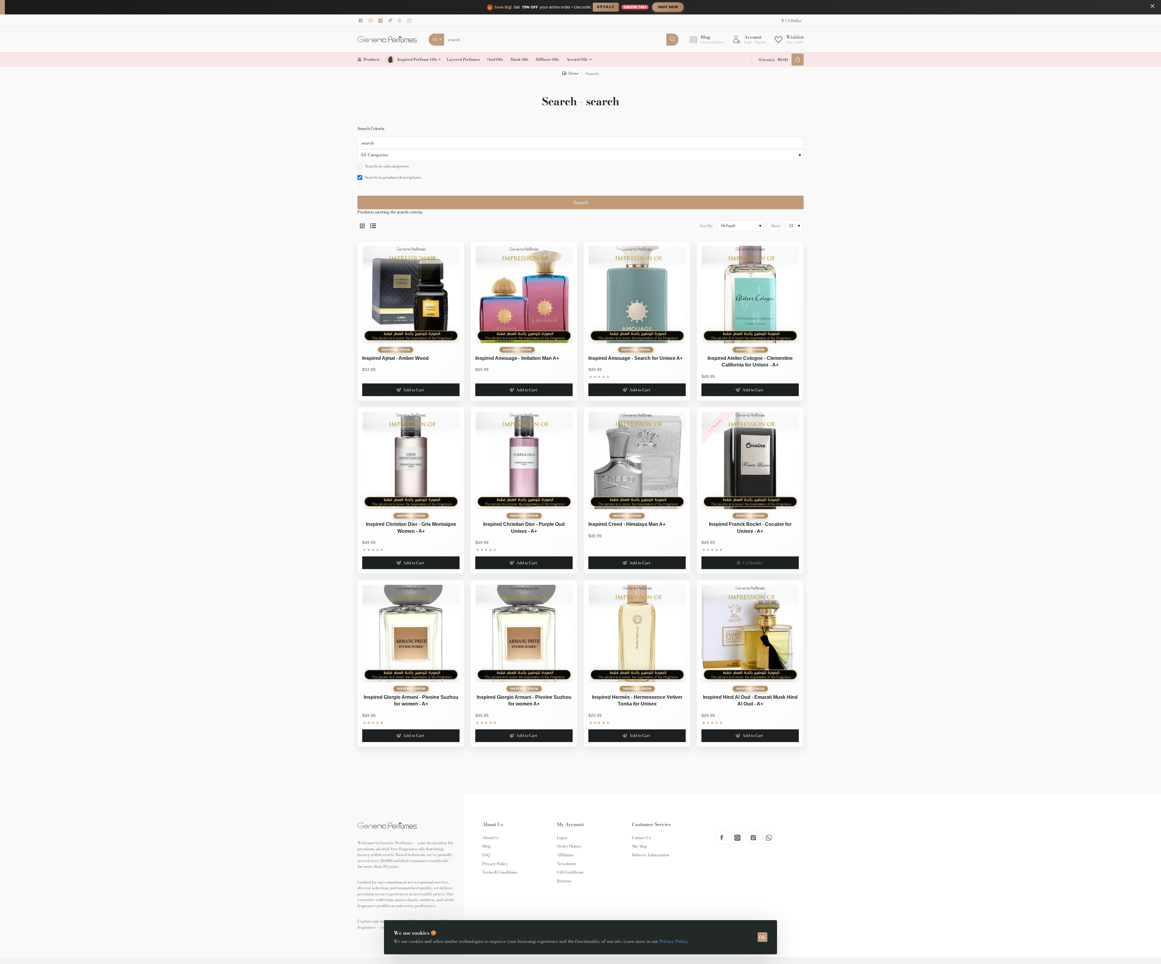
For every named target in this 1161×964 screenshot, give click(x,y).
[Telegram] (390, 21)
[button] (410, 389)
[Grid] (362, 226)
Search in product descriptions (392, 177)
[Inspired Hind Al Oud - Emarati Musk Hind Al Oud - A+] (750, 633)
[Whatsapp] (410, 21)
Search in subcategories (386, 166)
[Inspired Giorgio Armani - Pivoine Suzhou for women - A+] (411, 633)
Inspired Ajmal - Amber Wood (395, 358)
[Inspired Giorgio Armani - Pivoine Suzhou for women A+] (524, 633)
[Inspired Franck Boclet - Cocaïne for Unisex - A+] (750, 460)
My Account (570, 824)
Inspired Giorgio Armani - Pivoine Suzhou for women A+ (524, 700)
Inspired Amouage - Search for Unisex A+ (635, 358)
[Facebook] (361, 21)
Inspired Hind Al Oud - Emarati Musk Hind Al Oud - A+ (750, 700)
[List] (373, 226)
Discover (718, 7)
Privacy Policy (673, 941)
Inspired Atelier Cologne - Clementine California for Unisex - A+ (750, 361)
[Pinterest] (400, 21)
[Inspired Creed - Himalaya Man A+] (637, 460)
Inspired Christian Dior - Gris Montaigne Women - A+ (411, 527)
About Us (492, 824)
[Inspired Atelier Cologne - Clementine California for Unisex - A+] (750, 294)
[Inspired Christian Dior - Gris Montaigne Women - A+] (411, 460)
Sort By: (706, 226)
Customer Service (651, 824)
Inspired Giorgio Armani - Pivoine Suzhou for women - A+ (411, 700)
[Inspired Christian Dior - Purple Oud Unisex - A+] (524, 460)
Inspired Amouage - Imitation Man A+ (517, 358)
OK (762, 937)
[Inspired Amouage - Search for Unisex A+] (637, 294)
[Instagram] (381, 21)
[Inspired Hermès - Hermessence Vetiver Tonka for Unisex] (637, 633)
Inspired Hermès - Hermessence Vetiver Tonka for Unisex (637, 700)
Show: (776, 226)
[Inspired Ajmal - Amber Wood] (411, 294)
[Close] (1152, 6)
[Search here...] (672, 40)
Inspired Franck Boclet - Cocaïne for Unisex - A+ (750, 527)
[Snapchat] (371, 21)
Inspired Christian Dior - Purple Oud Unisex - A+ (524, 527)
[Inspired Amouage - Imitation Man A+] (524, 294)
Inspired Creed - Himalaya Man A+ (626, 524)
